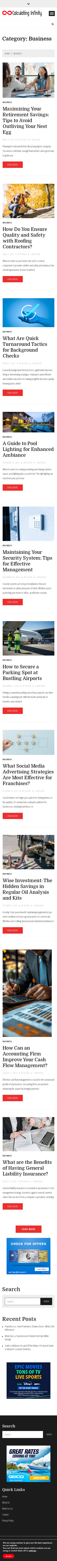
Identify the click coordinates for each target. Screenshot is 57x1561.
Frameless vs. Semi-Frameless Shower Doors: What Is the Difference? (30, 1328)
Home (4, 1496)
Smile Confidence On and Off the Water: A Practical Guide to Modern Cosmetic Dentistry (29, 1347)
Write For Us (7, 1508)
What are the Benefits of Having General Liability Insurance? (27, 1168)
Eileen (23, 139)
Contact (5, 1514)
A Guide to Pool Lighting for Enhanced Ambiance (28, 449)
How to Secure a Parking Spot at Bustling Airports (22, 672)
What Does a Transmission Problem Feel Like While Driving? (27, 1337)
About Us (6, 1502)
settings (32, 1550)
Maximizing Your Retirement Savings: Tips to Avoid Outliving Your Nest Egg (26, 120)
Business (7, 102)
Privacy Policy (8, 1520)
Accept (8, 1556)
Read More (12, 164)
